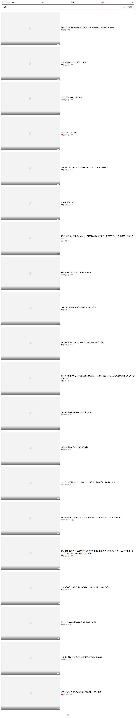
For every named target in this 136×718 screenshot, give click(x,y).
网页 (13, 2)
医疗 (42, 2)
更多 (132, 2)
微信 (72, 2)
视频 (102, 2)
